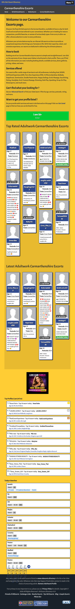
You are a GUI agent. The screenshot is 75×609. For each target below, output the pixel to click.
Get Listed (61, 103)
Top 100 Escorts (48, 594)
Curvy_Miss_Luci (46, 227)
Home (6, 12)
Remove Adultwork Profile (47, 584)
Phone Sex (37, 597)
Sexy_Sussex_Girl (43, 472)
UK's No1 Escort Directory (11, 2)
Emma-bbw (13, 240)
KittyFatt (34, 441)
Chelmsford (11, 525)
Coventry (10, 533)
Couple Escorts (64, 594)
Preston (10, 542)
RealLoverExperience (46, 419)
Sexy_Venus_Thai (42, 464)
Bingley (10, 510)
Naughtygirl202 (29, 188)
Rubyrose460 (13, 186)
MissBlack (13, 148)
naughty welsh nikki (46, 181)
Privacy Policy (47, 589)
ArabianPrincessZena (46, 426)
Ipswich (10, 484)
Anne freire (36, 403)
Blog (56, 594)
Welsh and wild (45, 148)
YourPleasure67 (29, 149)
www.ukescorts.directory (46, 578)
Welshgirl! (62, 148)
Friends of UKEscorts (12, 594)
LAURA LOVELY (41, 411)
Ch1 (9, 502)
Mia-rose (33, 434)
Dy (8, 494)
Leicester (10, 517)
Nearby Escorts (37, 594)
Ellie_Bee (34, 449)
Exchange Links (25, 594)
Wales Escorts (32, 12)
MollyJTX (29, 222)
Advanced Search (17, 92)
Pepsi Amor (62, 183)
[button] (69, 3)
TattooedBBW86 (62, 217)
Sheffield (10, 550)
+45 (29, 567)
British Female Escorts (18, 12)
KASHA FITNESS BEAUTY (51, 456)
